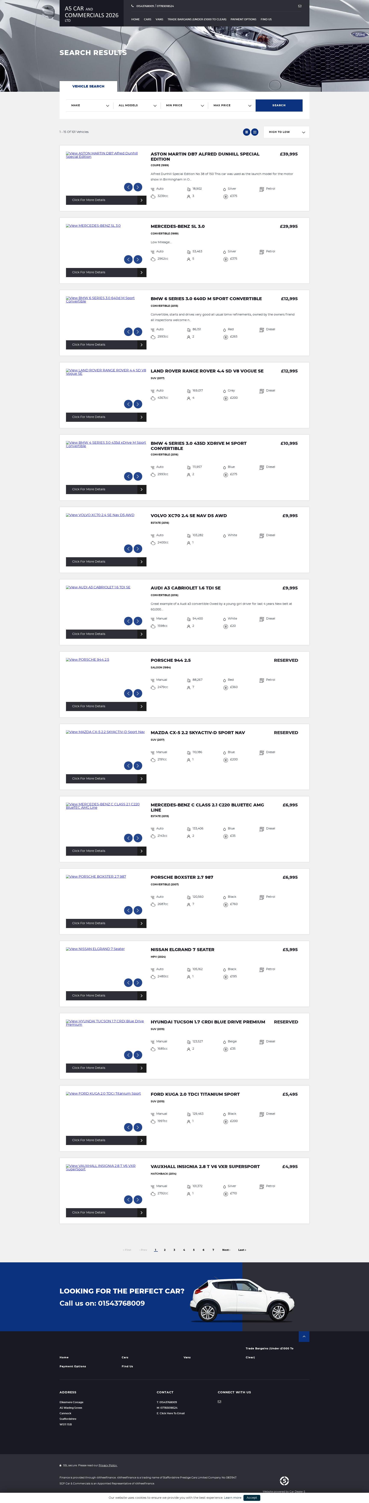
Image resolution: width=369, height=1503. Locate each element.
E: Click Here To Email (170, 1413)
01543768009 (145, 6)
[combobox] (89, 105)
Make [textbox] (75, 105)
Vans (159, 19)
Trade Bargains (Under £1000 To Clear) (197, 19)
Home (135, 19)
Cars (147, 19)
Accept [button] (252, 1497)
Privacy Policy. (108, 1465)
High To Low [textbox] (279, 132)
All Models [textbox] (128, 105)
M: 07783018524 (167, 1408)
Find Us (266, 19)
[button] (304, 1336)
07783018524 (165, 6)
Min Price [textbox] (174, 105)
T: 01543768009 (167, 1402)
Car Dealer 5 (297, 1491)
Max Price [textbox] (222, 105)
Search (279, 105)
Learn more (232, 1497)
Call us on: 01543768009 (102, 1303)
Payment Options (243, 19)
